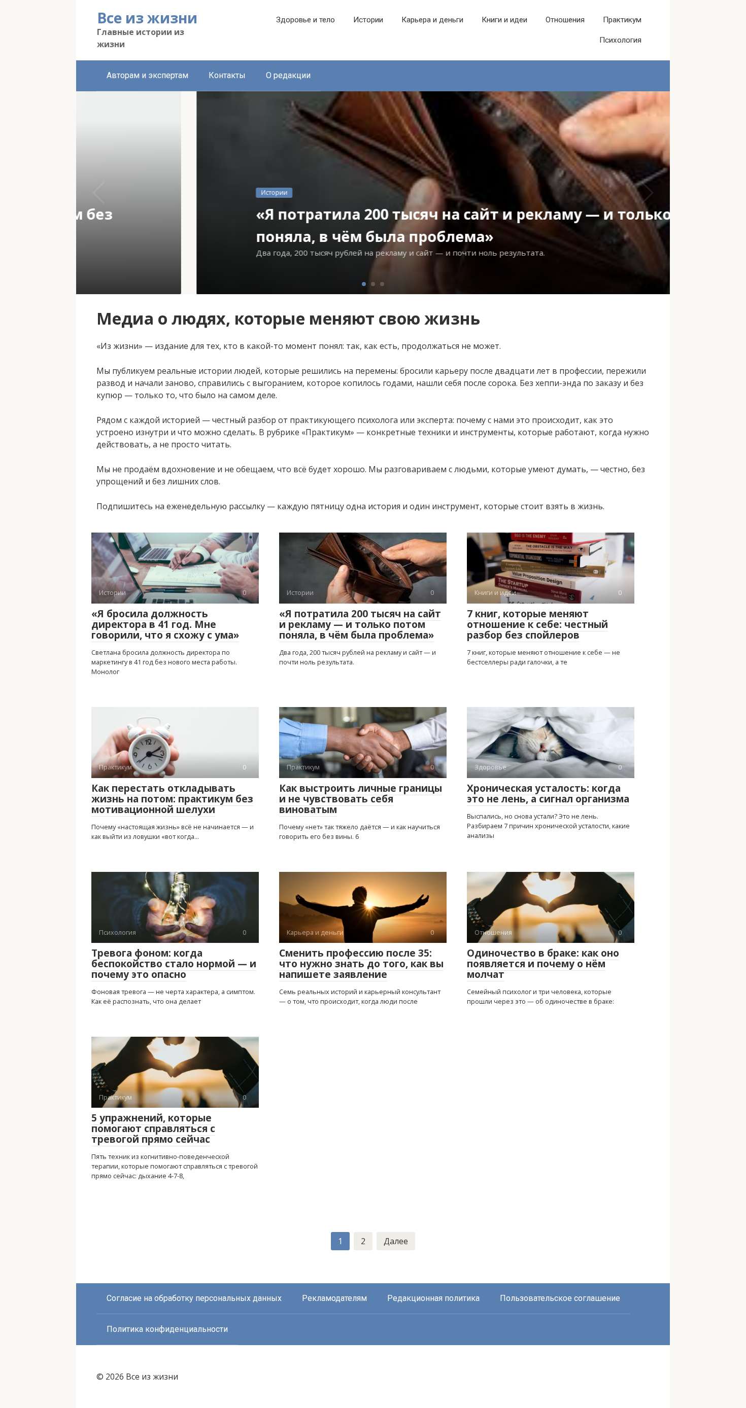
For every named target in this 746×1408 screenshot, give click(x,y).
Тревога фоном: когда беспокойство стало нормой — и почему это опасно (173, 963)
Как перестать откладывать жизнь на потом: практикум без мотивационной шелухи (172, 799)
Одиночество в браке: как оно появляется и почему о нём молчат (543, 963)
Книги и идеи (504, 19)
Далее (396, 1241)
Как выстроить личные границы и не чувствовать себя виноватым (360, 799)
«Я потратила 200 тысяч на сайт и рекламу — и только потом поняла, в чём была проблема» (360, 624)
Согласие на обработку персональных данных (194, 1298)
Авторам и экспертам (147, 75)
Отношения (565, 19)
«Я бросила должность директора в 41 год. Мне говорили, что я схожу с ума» (165, 624)
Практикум (622, 19)
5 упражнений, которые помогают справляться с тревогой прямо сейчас (153, 1128)
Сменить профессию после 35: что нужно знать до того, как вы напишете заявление (361, 963)
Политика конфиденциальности (167, 1329)
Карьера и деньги (432, 19)
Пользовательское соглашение (560, 1298)
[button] (364, 284)
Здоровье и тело (305, 19)
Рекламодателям (334, 1298)
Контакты (227, 75)
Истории (368, 19)
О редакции (288, 75)
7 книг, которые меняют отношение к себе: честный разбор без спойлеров (537, 624)
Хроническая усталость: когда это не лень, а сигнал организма (548, 793)
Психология (620, 40)
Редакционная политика (433, 1298)
